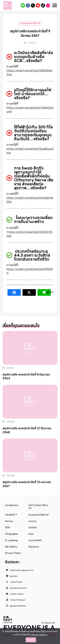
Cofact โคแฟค (28, 5)
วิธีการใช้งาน (11, 547)
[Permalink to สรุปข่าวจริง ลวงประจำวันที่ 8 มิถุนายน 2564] (30, 348)
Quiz (31, 534)
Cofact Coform (38, 5)
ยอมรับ (30, 640)
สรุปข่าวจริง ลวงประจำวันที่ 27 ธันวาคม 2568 (26, 430)
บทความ (32, 521)
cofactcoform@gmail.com (22, 570)
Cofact (8, 619)
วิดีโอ (7, 527)
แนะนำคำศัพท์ (35, 540)
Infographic (11, 534)
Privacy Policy (13, 553)
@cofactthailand (48, 5)
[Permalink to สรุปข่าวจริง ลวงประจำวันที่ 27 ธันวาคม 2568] (30, 402)
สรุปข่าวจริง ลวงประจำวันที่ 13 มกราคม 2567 (26, 484)
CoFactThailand (43, 5)
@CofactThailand (33, 5)
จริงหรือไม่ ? (11, 515)
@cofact (23, 5)
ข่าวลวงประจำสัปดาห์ (30, 23)
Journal (32, 527)
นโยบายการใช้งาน (39, 634)
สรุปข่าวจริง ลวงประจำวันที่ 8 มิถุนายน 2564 (26, 376)
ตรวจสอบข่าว (11, 505)
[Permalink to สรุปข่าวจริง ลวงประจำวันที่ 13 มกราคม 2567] (30, 455)
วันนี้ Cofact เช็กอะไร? (38, 506)
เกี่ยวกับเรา (33, 547)
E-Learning (11, 540)
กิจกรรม (9, 521)
